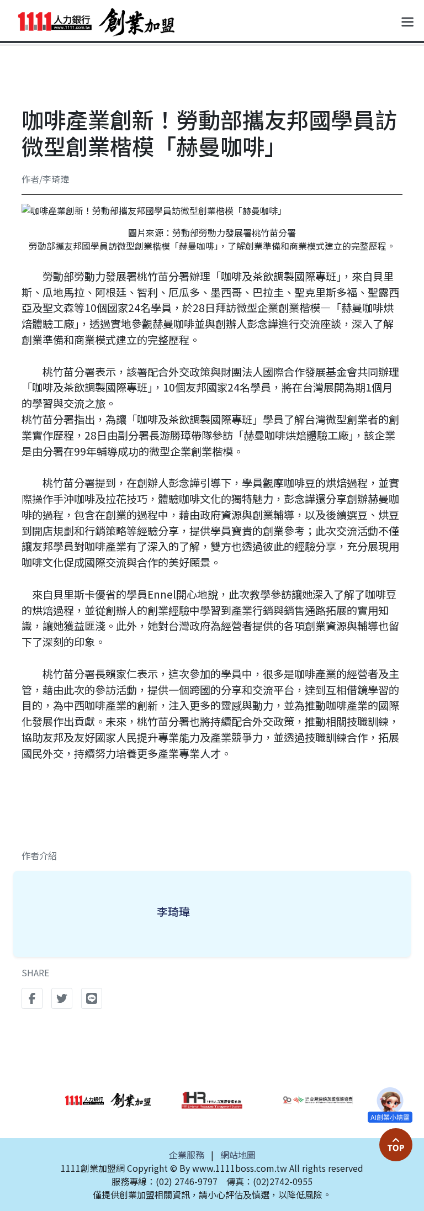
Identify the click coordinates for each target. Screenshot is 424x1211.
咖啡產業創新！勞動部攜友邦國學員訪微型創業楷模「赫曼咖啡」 (209, 132)
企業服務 (186, 1154)
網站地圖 (238, 1154)
